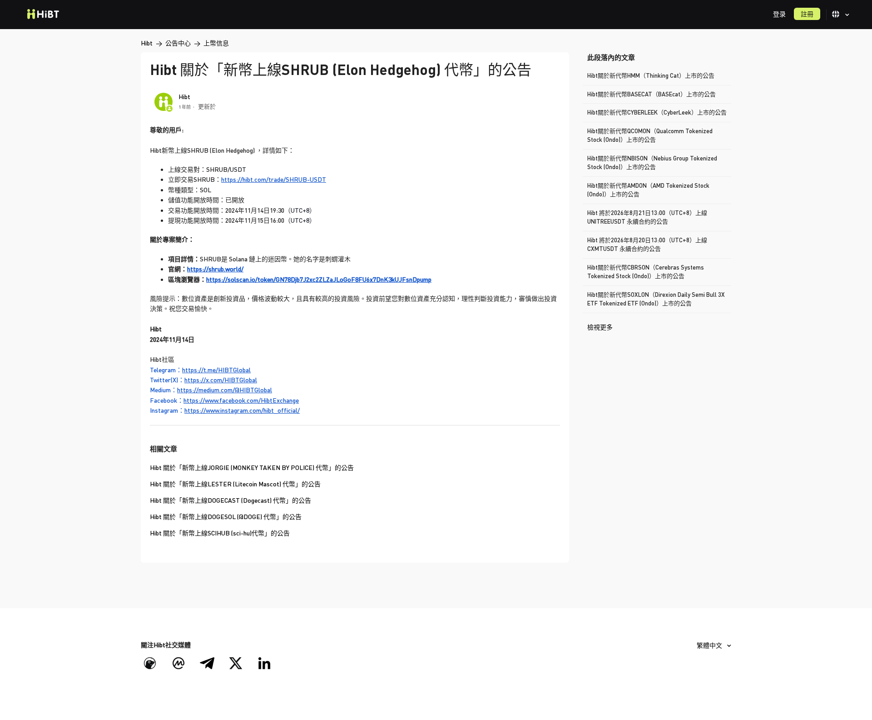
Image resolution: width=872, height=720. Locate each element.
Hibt (147, 43)
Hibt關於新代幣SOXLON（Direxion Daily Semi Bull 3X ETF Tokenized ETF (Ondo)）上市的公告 (656, 299)
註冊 (807, 14)
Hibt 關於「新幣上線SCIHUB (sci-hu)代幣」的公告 (220, 533)
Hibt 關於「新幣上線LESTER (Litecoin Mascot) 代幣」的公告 (235, 484)
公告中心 (178, 43)
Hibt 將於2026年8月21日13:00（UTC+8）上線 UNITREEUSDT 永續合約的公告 (647, 217)
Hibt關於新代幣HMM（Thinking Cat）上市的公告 (650, 75)
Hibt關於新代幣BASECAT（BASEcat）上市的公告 (651, 94)
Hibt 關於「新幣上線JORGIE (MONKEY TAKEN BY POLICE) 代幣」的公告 (252, 467)
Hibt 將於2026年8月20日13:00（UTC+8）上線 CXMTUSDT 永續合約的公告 (647, 244)
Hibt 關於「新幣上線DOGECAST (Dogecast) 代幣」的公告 (230, 500)
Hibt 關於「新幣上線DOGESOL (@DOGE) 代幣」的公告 (226, 516)
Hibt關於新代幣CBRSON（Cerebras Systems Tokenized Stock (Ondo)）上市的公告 (645, 272)
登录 (779, 14)
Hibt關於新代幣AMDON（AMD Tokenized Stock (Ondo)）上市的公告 (648, 190)
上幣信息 (216, 43)
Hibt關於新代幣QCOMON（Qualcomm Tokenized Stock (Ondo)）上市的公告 (650, 135)
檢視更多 (600, 327)
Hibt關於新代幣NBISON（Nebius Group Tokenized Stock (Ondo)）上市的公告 (652, 163)
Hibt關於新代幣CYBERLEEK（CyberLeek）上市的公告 (657, 112)
